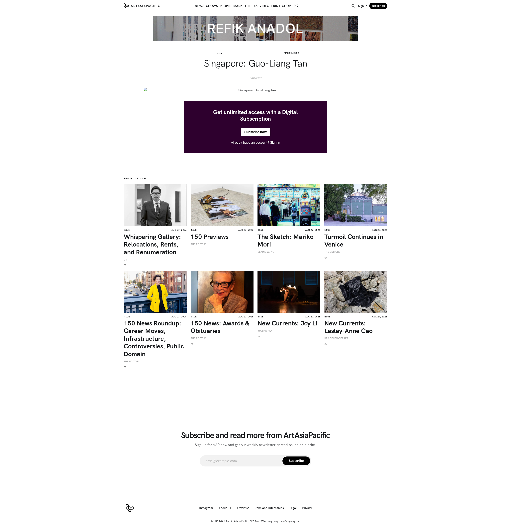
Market (239, 6)
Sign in (362, 6)
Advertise (243, 508)
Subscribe (378, 6)
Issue (220, 53)
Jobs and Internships (269, 508)
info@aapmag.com (290, 521)
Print (275, 6)
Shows (212, 6)
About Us (225, 508)
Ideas (252, 6)
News (199, 6)
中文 (296, 6)
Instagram (206, 508)
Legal (293, 508)
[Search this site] (353, 6)
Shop (286, 6)
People (225, 6)
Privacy (307, 508)
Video (264, 6)
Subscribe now (255, 132)
